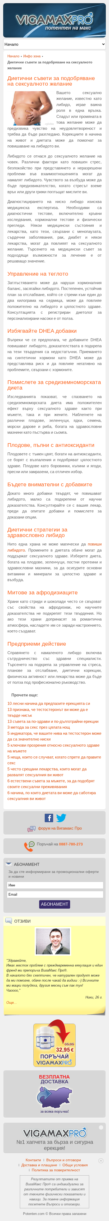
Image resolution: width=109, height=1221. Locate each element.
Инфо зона (31, 56)
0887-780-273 (71, 844)
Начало (13, 56)
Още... (11, 1003)
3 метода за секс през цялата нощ (38, 727)
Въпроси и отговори (63, 1204)
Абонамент (54, 904)
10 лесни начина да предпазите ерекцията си (48, 703)
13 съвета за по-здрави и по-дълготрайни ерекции (52, 721)
